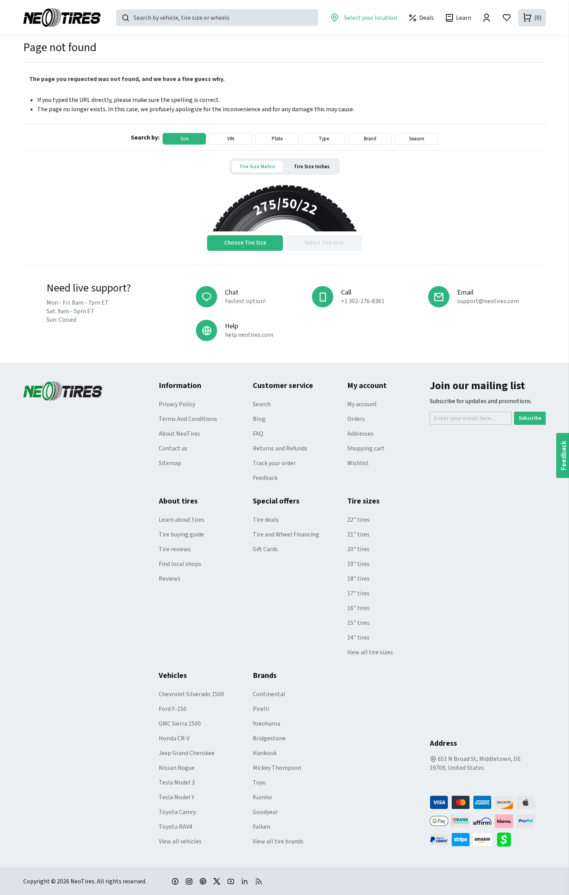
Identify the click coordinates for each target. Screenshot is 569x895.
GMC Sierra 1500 (180, 723)
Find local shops (180, 564)
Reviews (169, 578)
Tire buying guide (181, 534)
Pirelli (261, 709)
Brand (370, 138)
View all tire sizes (370, 652)
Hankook (265, 753)
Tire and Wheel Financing (286, 534)
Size (184, 138)
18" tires (358, 578)
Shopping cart (366, 448)
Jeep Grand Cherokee (186, 753)
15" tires (358, 623)
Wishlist (358, 463)
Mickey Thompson (277, 768)
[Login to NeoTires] (486, 17)
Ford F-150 (173, 709)
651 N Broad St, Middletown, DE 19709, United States (475, 763)
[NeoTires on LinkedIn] (245, 881)
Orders (356, 419)
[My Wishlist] (506, 17)
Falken (261, 827)
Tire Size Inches (311, 166)
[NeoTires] (91, 391)
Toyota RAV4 (175, 827)
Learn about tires (181, 520)
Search (262, 404)
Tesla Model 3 (177, 782)
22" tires (358, 520)
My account (362, 404)
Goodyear (265, 812)
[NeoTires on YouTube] (231, 881)
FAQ (258, 433)
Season (416, 138)
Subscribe (530, 418)
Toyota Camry (177, 812)
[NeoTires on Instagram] (189, 881)
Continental (269, 694)
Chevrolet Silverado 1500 (191, 694)
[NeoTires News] (258, 881)
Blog (259, 419)
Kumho (262, 797)
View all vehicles (180, 841)
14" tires (358, 637)
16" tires (358, 608)
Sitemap (170, 463)
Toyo (259, 782)
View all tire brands (278, 841)
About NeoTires (179, 433)
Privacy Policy (177, 404)
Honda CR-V (174, 738)
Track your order (274, 463)
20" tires (358, 549)
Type (324, 138)
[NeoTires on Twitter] (217, 881)
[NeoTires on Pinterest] (203, 881)
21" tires (358, 534)
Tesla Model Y (176, 797)
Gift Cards (265, 549)
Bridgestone (269, 738)
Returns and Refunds (280, 448)
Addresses (360, 433)
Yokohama (266, 723)
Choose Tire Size (245, 243)
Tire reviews (175, 549)
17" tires (358, 593)
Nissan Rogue (177, 768)
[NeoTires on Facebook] (175, 881)
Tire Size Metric (257, 166)
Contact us (173, 448)
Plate (277, 138)
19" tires (358, 564)
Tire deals (266, 520)
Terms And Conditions (188, 419)
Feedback (265, 478)
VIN (230, 138)
